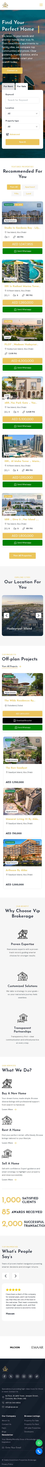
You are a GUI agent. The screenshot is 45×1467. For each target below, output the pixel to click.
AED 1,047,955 (22, 244)
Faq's (4, 1428)
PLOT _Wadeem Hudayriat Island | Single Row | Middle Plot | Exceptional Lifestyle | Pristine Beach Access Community (21, 344)
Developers (29, 1432)
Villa (16, 194)
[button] (6, 615)
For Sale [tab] (21, 86)
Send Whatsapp (24, 251)
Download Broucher (24, 721)
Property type (12, 121)
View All (14, 187)
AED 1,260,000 (22, 302)
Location (10, 108)
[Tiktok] (36, 1376)
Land (28, 194)
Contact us (12, 71)
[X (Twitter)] (10, 1376)
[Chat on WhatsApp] (39, 1443)
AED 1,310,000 (22, 477)
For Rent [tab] (8, 86)
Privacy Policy (7, 1464)
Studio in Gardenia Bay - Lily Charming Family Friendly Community (21, 228)
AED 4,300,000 (22, 361)
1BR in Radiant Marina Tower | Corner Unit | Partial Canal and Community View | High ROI (21, 286)
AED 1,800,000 (22, 536)
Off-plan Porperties (32, 1428)
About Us (6, 1420)
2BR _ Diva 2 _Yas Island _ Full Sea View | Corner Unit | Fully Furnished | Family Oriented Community (21, 519)
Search (22, 142)
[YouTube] (17, 1376)
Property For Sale (31, 1420)
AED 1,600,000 (22, 713)
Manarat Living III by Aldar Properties (22, 819)
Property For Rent (31, 1424)
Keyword (10, 95)
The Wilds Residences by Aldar (19, 700)
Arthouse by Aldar (16, 870)
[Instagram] (23, 1376)
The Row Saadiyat (16, 768)
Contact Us (6, 1424)
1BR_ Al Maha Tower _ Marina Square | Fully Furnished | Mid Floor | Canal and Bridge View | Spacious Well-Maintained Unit (22, 461)
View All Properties (22, 556)
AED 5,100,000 (22, 419)
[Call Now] (39, 1451)
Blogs (4, 1432)
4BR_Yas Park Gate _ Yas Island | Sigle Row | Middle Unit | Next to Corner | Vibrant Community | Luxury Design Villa (21, 403)
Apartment (30, 187)
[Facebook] (4, 1376)
